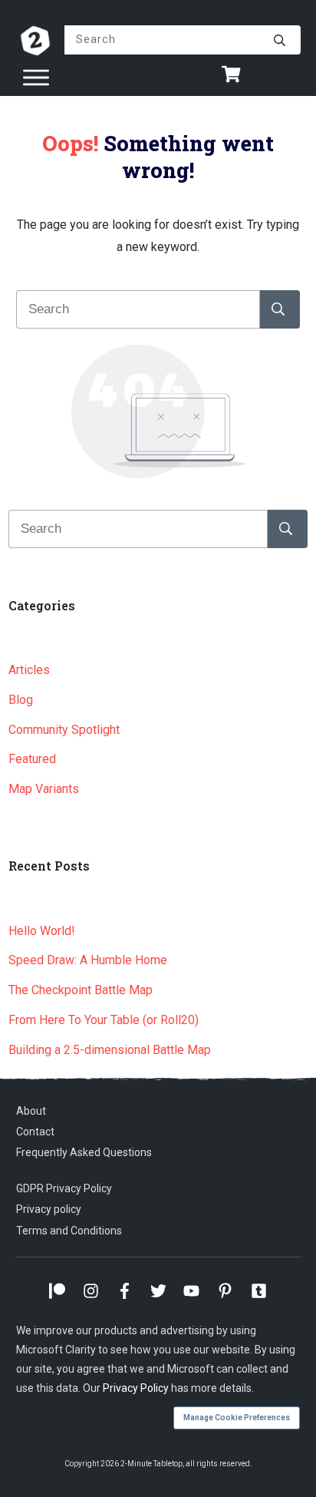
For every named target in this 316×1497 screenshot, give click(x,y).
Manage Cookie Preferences (236, 1417)
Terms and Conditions (69, 1230)
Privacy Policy (136, 1388)
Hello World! (41, 931)
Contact (35, 1131)
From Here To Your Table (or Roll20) (103, 1020)
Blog (20, 699)
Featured (32, 759)
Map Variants (43, 789)
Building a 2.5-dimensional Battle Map (109, 1050)
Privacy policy (48, 1209)
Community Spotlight (64, 729)
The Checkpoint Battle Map (80, 990)
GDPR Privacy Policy (64, 1188)
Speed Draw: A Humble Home (87, 960)
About (31, 1111)
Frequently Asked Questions (84, 1152)
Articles (29, 670)
